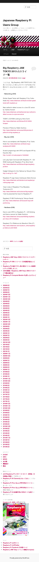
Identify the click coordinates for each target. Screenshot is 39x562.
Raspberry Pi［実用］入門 (11, 502)
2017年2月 (6, 399)
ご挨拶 (12, 49)
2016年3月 (6, 422)
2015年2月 (6, 431)
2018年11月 (6, 379)
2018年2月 (6, 388)
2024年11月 (6, 297)
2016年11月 (6, 406)
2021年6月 (6, 347)
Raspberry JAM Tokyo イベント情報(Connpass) (18, 550)
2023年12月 (6, 319)
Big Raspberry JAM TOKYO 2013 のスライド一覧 (15, 71)
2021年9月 (6, 344)
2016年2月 (6, 424)
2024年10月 (6, 299)
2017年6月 (6, 397)
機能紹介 (6, 464)
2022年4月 (6, 340)
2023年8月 (6, 329)
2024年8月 (6, 303)
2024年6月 (6, 306)
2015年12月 (6, 426)
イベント (6, 54)
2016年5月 (6, 417)
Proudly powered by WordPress (19, 558)
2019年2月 (6, 374)
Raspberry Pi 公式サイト (11, 543)
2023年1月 (6, 333)
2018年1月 (6, 390)
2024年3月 (6, 313)
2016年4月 (6, 419)
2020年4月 (6, 365)
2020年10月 (6, 356)
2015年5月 (6, 428)
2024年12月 (6, 294)
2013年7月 (6, 440)
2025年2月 (6, 292)
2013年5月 (6, 444)
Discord (14, 54)
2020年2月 (6, 367)
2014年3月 (6, 435)
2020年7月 (6, 360)
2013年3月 (6, 447)
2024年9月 (6, 301)
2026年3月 (6, 285)
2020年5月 (6, 363)
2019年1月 (6, 376)
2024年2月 (6, 315)
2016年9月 (6, 410)
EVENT (5, 455)
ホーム (5, 49)
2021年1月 (6, 351)
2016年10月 (6, 408)
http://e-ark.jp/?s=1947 (10, 173)
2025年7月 (6, 290)
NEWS (5, 459)
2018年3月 (6, 385)
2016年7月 (6, 415)
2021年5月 (6, 349)
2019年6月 (6, 372)
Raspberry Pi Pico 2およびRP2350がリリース (17, 483)
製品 (4, 466)
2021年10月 (6, 342)
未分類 (5, 461)
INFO (11, 241)
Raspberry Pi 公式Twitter (11, 545)
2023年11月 (6, 322)
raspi (23, 78)
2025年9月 (6, 288)
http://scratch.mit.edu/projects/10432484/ (16, 155)
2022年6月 (6, 338)
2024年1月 (6, 317)
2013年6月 (6, 442)
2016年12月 (6, 403)
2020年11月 (6, 353)
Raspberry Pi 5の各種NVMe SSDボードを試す (18, 492)
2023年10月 (6, 324)
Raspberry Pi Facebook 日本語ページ (15, 547)
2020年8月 (6, 358)
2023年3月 (6, 331)
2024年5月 (6, 308)
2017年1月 (6, 401)
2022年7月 (6, 335)
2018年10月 (6, 381)
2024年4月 (6, 310)
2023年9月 (6, 326)
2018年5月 (6, 383)
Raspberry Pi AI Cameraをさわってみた (16, 478)
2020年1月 (6, 369)
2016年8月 (6, 413)
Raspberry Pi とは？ (23, 49)
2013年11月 (6, 438)
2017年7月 (6, 394)
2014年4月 (6, 433)
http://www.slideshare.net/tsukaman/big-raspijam (18, 191)
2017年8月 (6, 392)
